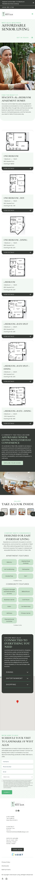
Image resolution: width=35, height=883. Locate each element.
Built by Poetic (6, 869)
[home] (7, 14)
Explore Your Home (12, 463)
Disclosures (5, 866)
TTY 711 (8, 830)
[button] (32, 14)
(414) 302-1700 (10, 828)
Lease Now (17, 849)
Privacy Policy (6, 862)
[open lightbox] (4, 511)
